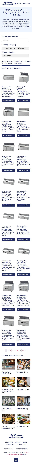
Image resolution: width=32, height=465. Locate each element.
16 (17, 350)
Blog (25, 442)
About (17, 442)
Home (4, 61)
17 (20, 350)
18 (23, 350)
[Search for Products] (15, 40)
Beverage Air (18, 61)
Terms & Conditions (22, 448)
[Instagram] (16, 460)
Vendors (10, 61)
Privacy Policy (8, 448)
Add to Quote (8, 100)
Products (9, 442)
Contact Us (21, 444)
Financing (10, 444)
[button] (29, 3)
